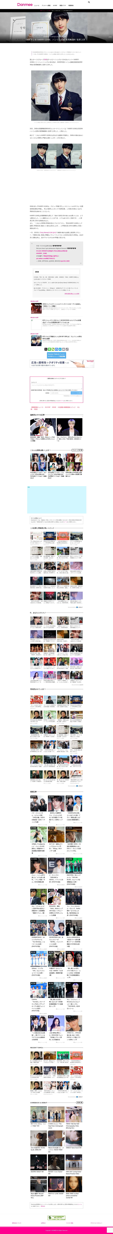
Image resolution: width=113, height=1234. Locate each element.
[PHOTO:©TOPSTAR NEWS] (56, 803)
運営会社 (43, 1206)
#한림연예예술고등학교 (50, 256)
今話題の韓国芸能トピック (67, 407)
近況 (36, 409)
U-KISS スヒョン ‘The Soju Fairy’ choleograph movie (55, 1126)
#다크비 (38, 251)
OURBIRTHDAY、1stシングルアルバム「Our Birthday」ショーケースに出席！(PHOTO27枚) (38, 942)
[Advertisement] (56, 186)
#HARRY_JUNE (41, 253)
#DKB (44, 251)
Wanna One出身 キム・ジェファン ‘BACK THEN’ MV (56, 1150)
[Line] (49, 349)
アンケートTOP (76, 450)
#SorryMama (58, 251)
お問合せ (43, 1223)
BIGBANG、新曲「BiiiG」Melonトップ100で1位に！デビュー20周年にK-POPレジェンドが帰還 (56, 910)
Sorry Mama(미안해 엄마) (48, 232)
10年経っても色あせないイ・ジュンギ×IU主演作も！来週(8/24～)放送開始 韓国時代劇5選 (38, 848)
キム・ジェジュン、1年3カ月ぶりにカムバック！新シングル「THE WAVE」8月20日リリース (73, 1004)
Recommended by (72, 607)
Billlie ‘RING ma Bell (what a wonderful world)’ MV (72, 1196)
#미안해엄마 (49, 251)
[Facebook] (56, 349)
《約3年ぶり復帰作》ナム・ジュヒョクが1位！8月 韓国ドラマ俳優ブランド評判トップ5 (56, 817)
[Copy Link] (67, 349)
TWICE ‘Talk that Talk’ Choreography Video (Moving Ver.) (72, 1126)
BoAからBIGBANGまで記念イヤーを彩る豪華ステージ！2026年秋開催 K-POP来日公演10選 (73, 942)
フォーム (62, 400)
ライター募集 (69, 1223)
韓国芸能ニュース (37, 407)
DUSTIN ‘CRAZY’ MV (37, 1171)
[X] (46, 349)
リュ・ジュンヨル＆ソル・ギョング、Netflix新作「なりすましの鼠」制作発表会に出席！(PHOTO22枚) (73, 910)
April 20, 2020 (64, 261)
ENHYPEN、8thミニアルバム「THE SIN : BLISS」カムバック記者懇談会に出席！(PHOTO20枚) (74, 879)
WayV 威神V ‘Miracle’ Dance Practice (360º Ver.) (37, 1196)
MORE (79, 1102)
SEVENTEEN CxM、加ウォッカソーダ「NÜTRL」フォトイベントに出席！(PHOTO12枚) (56, 942)
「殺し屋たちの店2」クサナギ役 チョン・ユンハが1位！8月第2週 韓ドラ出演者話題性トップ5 (74, 973)
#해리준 (64, 251)
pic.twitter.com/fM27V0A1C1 (45, 258)
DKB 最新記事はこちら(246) (72, 293)
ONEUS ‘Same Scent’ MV (73, 1147)
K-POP (110, 36)
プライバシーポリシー (96, 1223)
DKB (45, 59)
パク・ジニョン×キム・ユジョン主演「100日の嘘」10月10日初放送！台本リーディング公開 (38, 817)
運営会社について (16, 1223)
